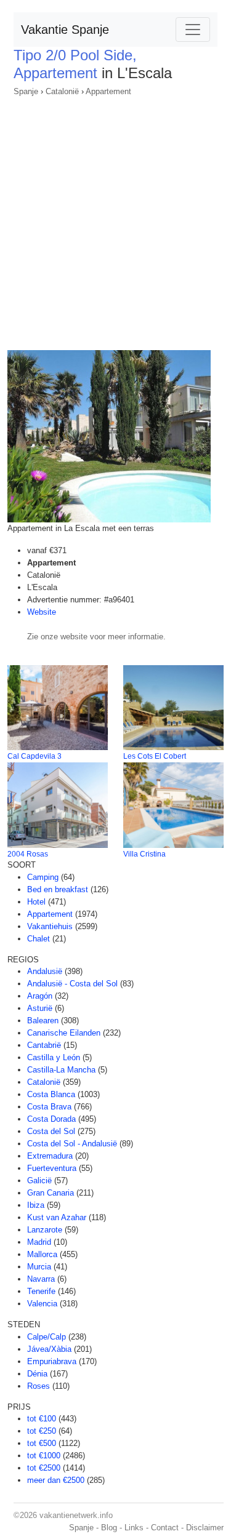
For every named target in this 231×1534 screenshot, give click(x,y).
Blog (109, 1527)
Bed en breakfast (57, 889)
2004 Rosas (27, 854)
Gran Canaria (50, 1192)
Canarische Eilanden (63, 1032)
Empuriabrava (51, 1361)
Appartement (108, 91)
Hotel (36, 901)
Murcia (39, 1266)
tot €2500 (43, 1467)
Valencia (42, 1303)
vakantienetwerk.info (76, 1515)
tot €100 (41, 1418)
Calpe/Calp (46, 1336)
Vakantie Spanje (65, 29)
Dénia (37, 1373)
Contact (165, 1527)
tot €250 (41, 1431)
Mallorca (42, 1254)
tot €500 (41, 1443)
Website (41, 612)
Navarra (41, 1279)
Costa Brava (49, 1106)
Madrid (39, 1242)
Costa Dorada (51, 1119)
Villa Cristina (144, 854)
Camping (43, 877)
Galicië (39, 1180)
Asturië (39, 1008)
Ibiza (35, 1205)
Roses (38, 1386)
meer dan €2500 (55, 1480)
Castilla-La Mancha (61, 1069)
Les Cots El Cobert (154, 756)
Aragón (39, 996)
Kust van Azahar (56, 1217)
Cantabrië (44, 1045)
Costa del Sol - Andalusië (72, 1143)
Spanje (26, 91)
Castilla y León (53, 1057)
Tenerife (41, 1291)
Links (134, 1527)
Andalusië (44, 971)
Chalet (38, 938)
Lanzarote (44, 1229)
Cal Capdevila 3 (34, 756)
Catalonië (62, 91)
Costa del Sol (51, 1131)
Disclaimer (205, 1527)
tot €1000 (43, 1455)
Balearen (43, 1020)
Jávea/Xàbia (49, 1349)
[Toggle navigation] (193, 29)
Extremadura (50, 1155)
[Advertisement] (115, 219)
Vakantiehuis (50, 926)
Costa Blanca (51, 1094)
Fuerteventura (51, 1168)
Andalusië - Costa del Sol (72, 983)
